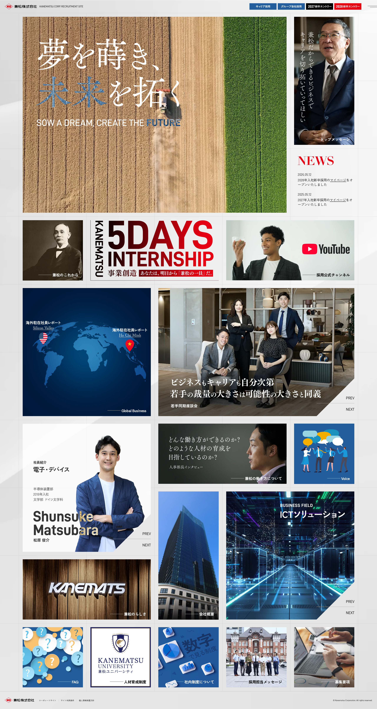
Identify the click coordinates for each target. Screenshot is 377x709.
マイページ (338, 180)
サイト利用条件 (67, 700)
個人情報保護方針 (86, 700)
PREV (350, 398)
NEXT (350, 409)
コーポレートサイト (47, 700)
